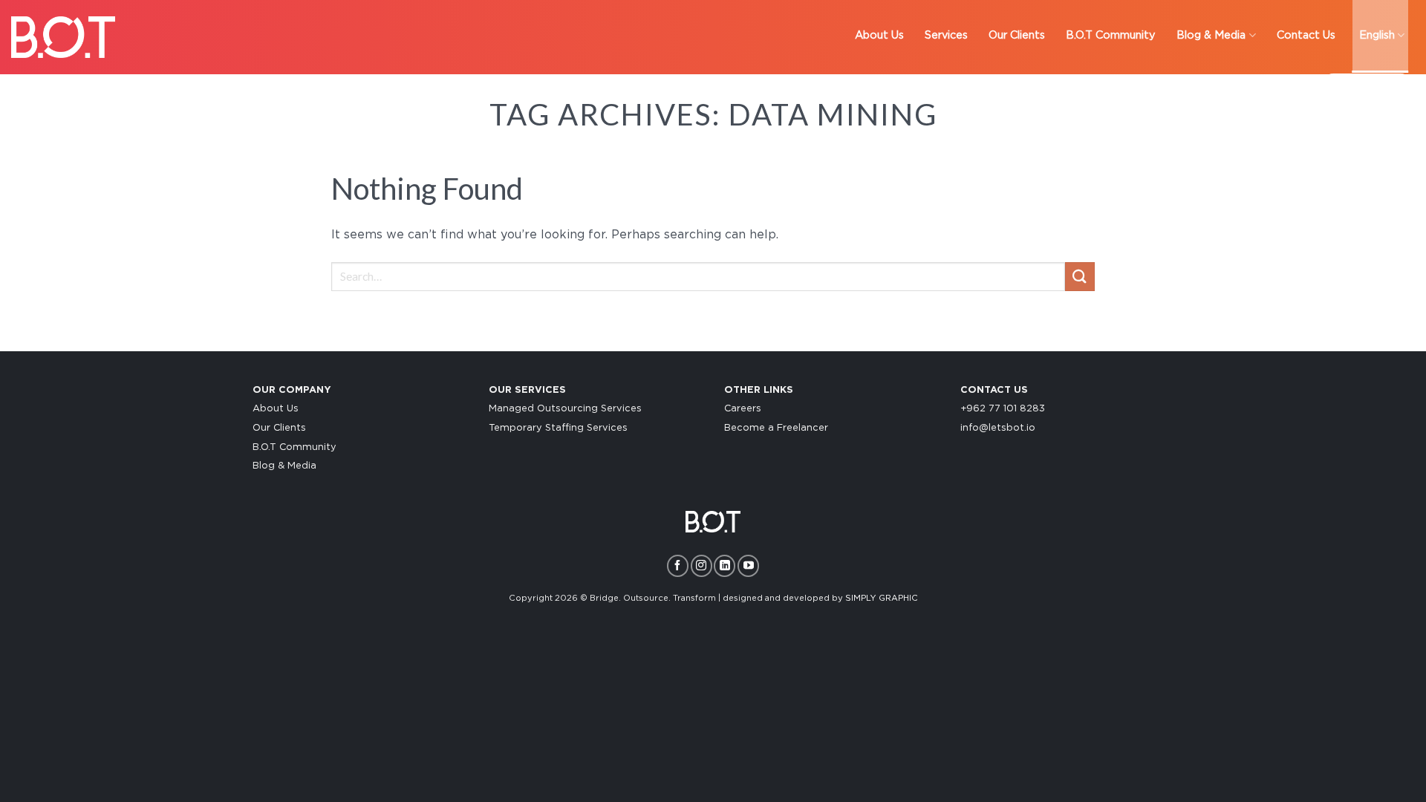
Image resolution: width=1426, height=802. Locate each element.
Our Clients (279, 428)
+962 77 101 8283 (1002, 409)
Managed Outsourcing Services (565, 409)
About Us (276, 409)
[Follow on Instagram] (701, 565)
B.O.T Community (294, 447)
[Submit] (1080, 276)
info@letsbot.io (997, 428)
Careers (742, 409)
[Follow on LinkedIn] (724, 565)
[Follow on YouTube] (748, 565)
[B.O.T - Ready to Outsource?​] (63, 37)
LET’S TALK (1367, 88)
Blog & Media (284, 466)
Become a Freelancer (776, 428)
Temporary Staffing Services (558, 428)
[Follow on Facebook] (677, 565)
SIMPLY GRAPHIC (881, 598)
